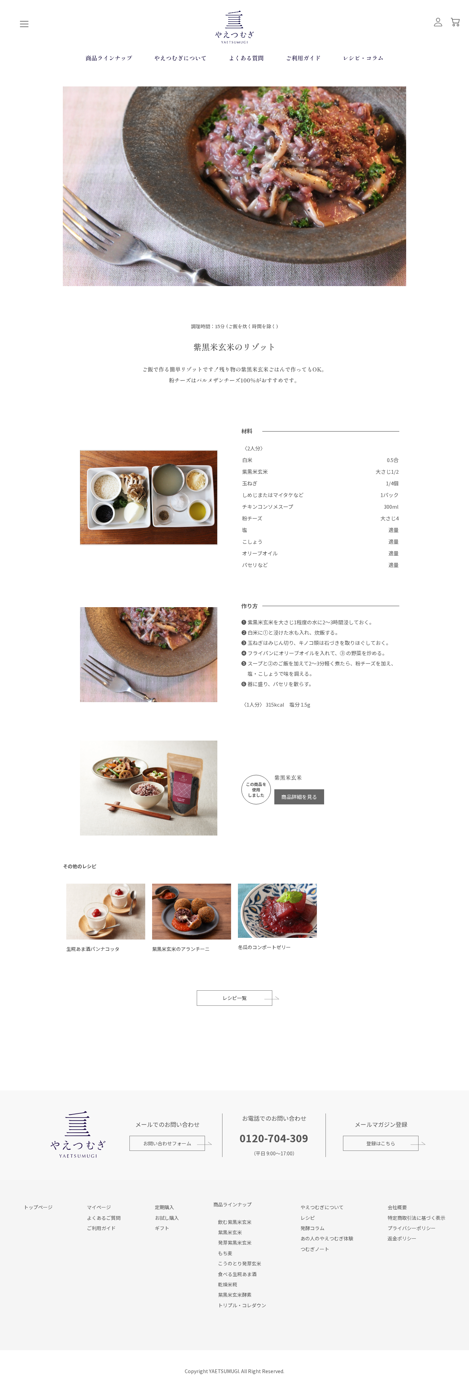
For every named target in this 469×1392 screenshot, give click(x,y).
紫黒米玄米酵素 (235, 1294)
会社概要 (397, 1207)
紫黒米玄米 (230, 1232)
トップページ (38, 1207)
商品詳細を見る (299, 796)
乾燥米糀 (227, 1284)
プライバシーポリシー (412, 1228)
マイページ (99, 1207)
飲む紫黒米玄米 (235, 1221)
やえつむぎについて (180, 58)
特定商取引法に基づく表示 (416, 1217)
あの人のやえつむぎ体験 (326, 1238)
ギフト (162, 1228)
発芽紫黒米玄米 (235, 1242)
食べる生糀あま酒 (237, 1274)
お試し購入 (167, 1217)
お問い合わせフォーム (167, 1143)
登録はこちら (380, 1143)
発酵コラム (312, 1228)
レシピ (307, 1217)
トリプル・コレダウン (242, 1305)
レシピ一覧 (234, 997)
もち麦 (225, 1253)
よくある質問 (246, 58)
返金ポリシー (402, 1238)
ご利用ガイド (303, 58)
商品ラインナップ (108, 58)
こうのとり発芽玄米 (239, 1263)
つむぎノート (314, 1249)
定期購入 (164, 1207)
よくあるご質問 (104, 1217)
